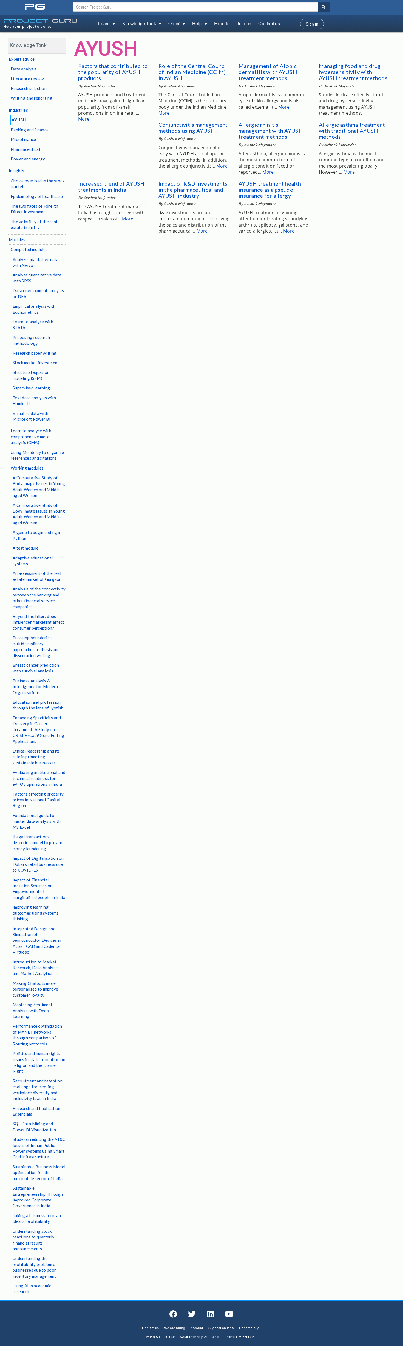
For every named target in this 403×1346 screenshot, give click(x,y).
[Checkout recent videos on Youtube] (229, 1314)
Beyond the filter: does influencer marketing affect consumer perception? (38, 622)
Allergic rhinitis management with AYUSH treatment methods (271, 130)
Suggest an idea (221, 1327)
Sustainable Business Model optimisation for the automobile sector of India (39, 1172)
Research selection (29, 88)
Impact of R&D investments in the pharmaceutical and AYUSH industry (193, 189)
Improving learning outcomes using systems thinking (35, 912)
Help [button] (197, 23)
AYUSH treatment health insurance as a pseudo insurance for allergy (270, 189)
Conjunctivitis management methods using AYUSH (193, 127)
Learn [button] (104, 23)
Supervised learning (31, 387)
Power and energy (28, 158)
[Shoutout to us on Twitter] (192, 1314)
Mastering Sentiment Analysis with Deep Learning (32, 1010)
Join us (244, 23)
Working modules (27, 467)
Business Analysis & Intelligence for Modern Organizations (35, 686)
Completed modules (29, 249)
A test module (26, 547)
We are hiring (174, 1327)
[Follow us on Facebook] (173, 1314)
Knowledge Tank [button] (139, 23)
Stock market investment (36, 362)
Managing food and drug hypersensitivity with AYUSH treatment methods (353, 72)
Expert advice (22, 58)
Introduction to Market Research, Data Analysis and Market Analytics (35, 967)
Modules (17, 239)
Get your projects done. (28, 26)
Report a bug (249, 1327)
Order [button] (174, 23)
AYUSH (19, 119)
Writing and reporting (31, 97)
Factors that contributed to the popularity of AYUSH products (113, 72)
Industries (18, 110)
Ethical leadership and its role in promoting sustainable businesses (36, 756)
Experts (221, 23)
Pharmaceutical (25, 149)
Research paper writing (34, 352)
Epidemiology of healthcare (37, 196)
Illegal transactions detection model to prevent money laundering (38, 842)
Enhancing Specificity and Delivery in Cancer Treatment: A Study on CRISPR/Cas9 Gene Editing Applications (38, 729)
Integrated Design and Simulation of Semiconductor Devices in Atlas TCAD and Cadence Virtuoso (37, 940)
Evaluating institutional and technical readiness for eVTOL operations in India (39, 778)
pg (35, 7)
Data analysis (24, 68)
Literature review (27, 78)
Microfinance (23, 139)
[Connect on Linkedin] (210, 1314)
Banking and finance (30, 129)
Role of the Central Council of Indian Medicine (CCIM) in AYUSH (193, 72)
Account (196, 1327)
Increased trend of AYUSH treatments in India (111, 186)
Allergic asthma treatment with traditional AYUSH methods (352, 130)
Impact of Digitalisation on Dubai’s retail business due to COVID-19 (38, 864)
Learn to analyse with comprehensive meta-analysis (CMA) (31, 436)
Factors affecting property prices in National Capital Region (38, 799)
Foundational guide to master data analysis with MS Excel (37, 821)
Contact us (269, 23)
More (83, 119)
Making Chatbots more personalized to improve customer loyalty (35, 989)
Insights (16, 170)
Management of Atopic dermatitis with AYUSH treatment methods (268, 72)
